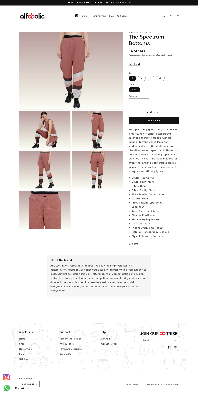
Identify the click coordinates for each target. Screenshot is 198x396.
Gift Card (23, 359)
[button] (85, 16)
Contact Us (65, 354)
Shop (21, 344)
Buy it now (154, 120)
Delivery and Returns (70, 339)
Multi (134, 89)
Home (22, 339)
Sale (21, 354)
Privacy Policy (66, 344)
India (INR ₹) (28, 384)
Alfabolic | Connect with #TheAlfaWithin (147, 384)
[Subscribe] (175, 340)
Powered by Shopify (171, 384)
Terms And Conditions (70, 349)
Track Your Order (108, 344)
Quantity (133, 96)
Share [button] (135, 244)
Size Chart (134, 64)
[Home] (77, 15)
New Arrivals (25, 349)
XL (160, 78)
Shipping (146, 55)
